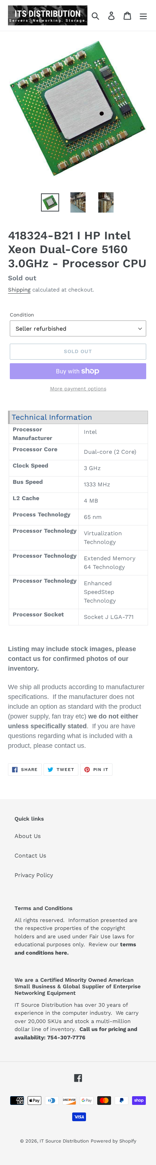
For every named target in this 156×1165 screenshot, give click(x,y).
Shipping (19, 289)
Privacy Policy (34, 875)
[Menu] (143, 15)
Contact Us (30, 855)
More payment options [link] (78, 388)
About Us (28, 836)
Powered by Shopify (113, 1141)
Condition (22, 315)
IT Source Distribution (64, 1141)
